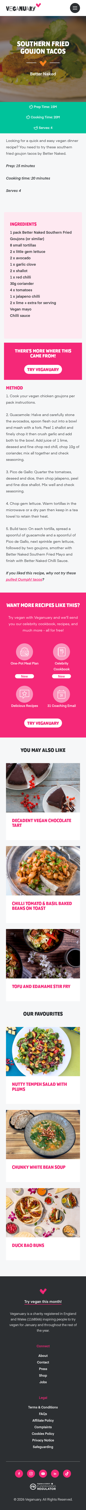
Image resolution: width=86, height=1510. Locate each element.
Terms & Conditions (43, 1407)
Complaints (43, 1427)
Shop (43, 1375)
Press (43, 1368)
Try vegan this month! (43, 1301)
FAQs (43, 1413)
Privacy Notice (43, 1440)
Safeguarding (43, 1446)
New (24, 676)
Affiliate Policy (43, 1420)
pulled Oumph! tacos (24, 579)
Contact (43, 1362)
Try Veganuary (43, 369)
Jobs (43, 1382)
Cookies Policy (43, 1433)
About (43, 1355)
